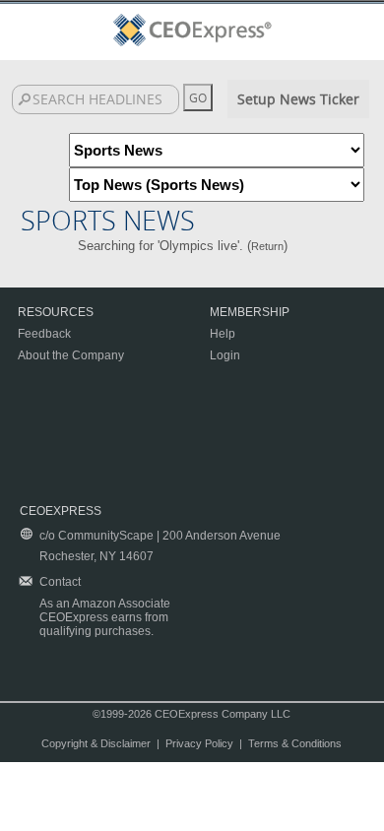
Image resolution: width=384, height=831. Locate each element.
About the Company (71, 355)
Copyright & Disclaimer (96, 743)
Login (225, 355)
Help (222, 334)
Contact (60, 582)
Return (267, 246)
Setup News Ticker (298, 99)
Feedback (44, 334)
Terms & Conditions (295, 743)
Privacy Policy (199, 743)
